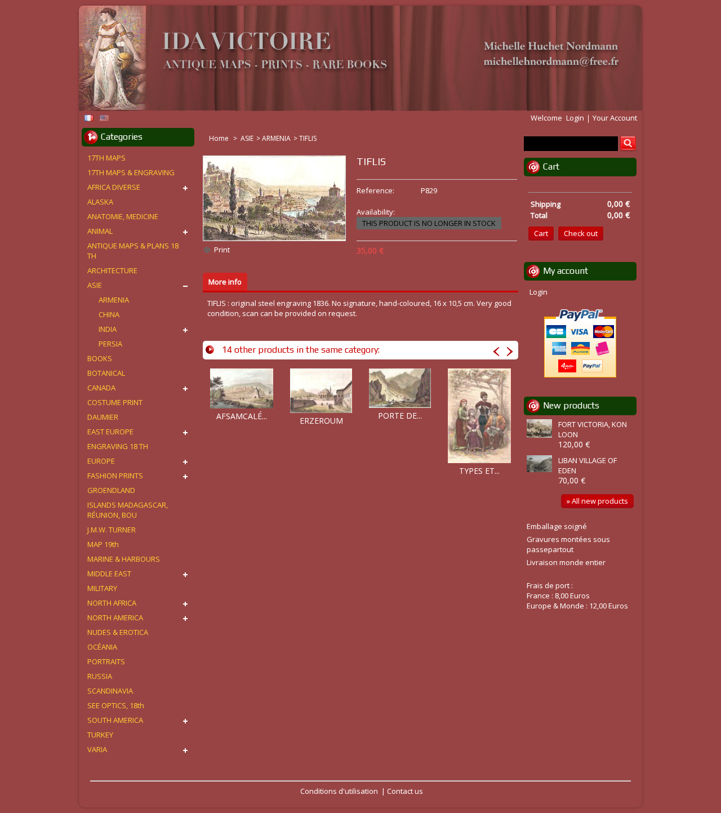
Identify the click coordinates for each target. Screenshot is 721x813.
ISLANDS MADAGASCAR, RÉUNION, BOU (127, 510)
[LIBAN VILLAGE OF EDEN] (541, 464)
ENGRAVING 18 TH (117, 446)
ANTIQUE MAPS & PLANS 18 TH (133, 251)
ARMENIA (276, 138)
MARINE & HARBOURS (123, 559)
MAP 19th (103, 544)
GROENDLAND (111, 490)
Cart (551, 166)
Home (219, 138)
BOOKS (99, 358)
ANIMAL (100, 231)
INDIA (108, 329)
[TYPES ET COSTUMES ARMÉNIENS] (479, 415)
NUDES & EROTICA (117, 632)
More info (225, 282)
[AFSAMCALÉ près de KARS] (241, 388)
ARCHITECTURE (112, 270)
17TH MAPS (106, 158)
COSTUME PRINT (115, 402)
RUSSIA (99, 676)
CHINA (109, 314)
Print (222, 250)
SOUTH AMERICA (115, 720)
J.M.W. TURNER (111, 530)
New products (571, 405)
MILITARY (102, 588)
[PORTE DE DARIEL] (400, 388)
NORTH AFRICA (111, 603)
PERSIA (110, 344)
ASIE (247, 138)
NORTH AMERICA (115, 617)
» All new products (597, 501)
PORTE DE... (400, 415)
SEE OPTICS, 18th (115, 705)
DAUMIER (102, 417)
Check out (581, 233)
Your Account (615, 118)
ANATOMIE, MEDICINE (122, 216)
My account (565, 270)
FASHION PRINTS (115, 475)
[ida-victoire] (355, 59)
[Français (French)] (89, 118)
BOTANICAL (106, 373)
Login (575, 118)
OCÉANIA (102, 647)
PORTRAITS (106, 661)
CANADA (101, 388)
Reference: (375, 190)
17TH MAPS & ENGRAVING (131, 172)
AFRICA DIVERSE (113, 187)
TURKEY (100, 735)
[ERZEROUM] (321, 390)
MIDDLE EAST (109, 573)
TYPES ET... (479, 470)
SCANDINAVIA (110, 691)
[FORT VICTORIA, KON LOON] (541, 429)
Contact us (405, 791)
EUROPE (101, 461)
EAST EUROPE (110, 432)
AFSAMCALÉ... (241, 416)
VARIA (97, 749)
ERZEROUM (321, 420)
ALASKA (100, 202)
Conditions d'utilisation (339, 791)
